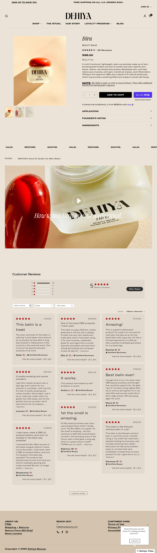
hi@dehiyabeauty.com (67, 527)
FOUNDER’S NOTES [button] (94, 118)
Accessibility (116, 530)
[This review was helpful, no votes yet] (44, 359)
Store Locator (13, 533)
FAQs (8, 524)
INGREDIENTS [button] (90, 125)
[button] (6, 16)
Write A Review (134, 289)
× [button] (147, 525)
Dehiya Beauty (37, 549)
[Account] (144, 16)
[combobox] (44, 306)
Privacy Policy (116, 527)
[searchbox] (20, 305)
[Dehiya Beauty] (78, 16)
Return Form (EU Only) (19, 530)
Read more (85, 351)
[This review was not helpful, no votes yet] (49, 359)
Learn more (134, 541)
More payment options (143, 99)
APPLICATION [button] (90, 111)
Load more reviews (79, 493)
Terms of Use (116, 524)
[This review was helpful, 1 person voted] (89, 359)
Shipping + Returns (17, 527)
